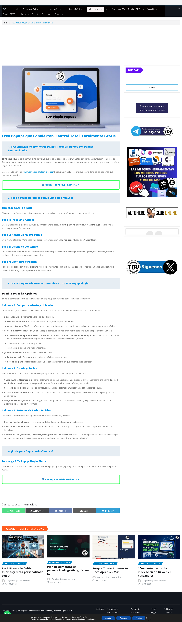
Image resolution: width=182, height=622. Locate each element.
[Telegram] (152, 131)
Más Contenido (149, 9)
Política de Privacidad (135, 611)
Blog (107, 9)
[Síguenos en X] (152, 267)
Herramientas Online (53, 9)
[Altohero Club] (152, 212)
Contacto (35, 14)
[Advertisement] (91, 43)
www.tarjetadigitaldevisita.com (39, 172)
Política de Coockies (168, 611)
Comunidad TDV (118, 9)
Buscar (133, 70)
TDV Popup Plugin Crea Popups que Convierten (32, 22)
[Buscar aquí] (179, 8)
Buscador (9, 9)
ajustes (92, 619)
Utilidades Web (94, 9)
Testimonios (47, 14)
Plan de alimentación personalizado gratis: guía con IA (68, 570)
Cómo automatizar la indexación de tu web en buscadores (155, 571)
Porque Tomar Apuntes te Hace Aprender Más (110, 570)
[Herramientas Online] (152, 172)
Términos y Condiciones (112, 611)
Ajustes (139, 618)
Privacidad (59, 14)
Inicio (18, 9)
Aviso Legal (153, 611)
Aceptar (108, 618)
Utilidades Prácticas (74, 9)
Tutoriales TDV (134, 9)
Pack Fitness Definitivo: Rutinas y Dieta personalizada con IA (22, 571)
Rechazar (123, 618)
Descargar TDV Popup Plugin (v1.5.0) (62, 184)
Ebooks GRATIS (9, 14)
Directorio (25, 14)
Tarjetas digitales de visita (18, 580)
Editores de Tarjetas (31, 9)
